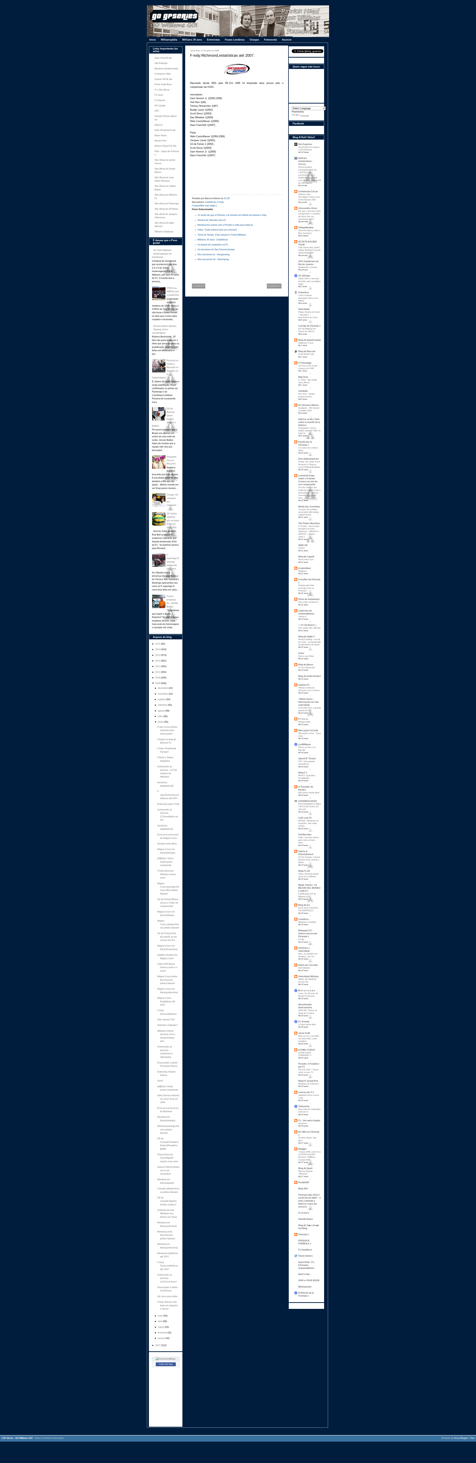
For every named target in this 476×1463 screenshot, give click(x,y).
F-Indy (220, 202)
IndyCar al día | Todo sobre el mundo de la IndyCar (309, 422)
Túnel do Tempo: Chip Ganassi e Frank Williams (221, 235)
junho (161, 722)
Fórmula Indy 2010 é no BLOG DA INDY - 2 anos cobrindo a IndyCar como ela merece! (309, 1201)
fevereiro (162, 1333)
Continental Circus (308, 191)
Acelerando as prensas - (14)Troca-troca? (167, 1278)
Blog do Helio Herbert (309, 676)
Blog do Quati (305, 1168)
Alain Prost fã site (163, 58)
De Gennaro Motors (308, 405)
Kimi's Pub (304, 1274)
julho (160, 716)
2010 (158, 672)
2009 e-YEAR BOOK (309, 1280)
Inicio (152, 39)
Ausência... (303, 1123)
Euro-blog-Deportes (308, 459)
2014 (158, 649)
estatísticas (210, 202)
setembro (163, 705)
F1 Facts (159, 95)
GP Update (160, 105)
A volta (301, 939)
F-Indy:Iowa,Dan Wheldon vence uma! (166, 874)
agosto (161, 711)
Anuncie (286, 39)
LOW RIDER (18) (306, 354)
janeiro (161, 1338)
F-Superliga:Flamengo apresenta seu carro (173, 562)
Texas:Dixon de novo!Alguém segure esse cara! (167, 1158)
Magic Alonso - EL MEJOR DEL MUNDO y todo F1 (309, 888)
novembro (163, 694)
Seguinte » (274, 286)
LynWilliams (304, 744)
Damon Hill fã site (163, 79)
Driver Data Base (163, 84)
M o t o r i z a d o (306, 990)
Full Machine (304, 834)
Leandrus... (304, 919)
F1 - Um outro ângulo (309, 1120)
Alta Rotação (161, 63)
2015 (158, 644)
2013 (158, 655)
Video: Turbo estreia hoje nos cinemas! (217, 230)
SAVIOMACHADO (307, 801)
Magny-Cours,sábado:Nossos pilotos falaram (168, 924)
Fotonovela (270, 39)
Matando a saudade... (308, 922)
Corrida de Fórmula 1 (309, 326)
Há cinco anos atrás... (168, 1296)
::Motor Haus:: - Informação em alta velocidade (308, 702)
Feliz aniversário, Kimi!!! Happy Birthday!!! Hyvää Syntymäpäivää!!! (309, 250)
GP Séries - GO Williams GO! (18, 1438)
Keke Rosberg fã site (165, 130)
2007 (158, 1345)
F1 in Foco (303, 1213)
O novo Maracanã (306, 667)
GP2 (157, 111)
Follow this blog (166, 1364)
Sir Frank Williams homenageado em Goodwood (162, 253)
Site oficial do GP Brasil (166, 209)
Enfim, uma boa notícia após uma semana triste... (308, 840)
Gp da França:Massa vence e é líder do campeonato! (167, 902)
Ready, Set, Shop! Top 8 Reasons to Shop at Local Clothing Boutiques (309, 464)
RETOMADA (304, 968)
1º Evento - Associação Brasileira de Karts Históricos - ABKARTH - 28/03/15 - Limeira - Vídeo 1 (309, 531)
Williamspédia (169, 39)
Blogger (302, 1149)
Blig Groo (303, 377)
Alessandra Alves (307, 208)
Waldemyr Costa (305, 343)
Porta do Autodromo (309, 599)
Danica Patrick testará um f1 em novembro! (168, 1170)
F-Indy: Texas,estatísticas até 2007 (167, 1265)
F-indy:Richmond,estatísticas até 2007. (168, 794)
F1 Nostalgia (304, 363)
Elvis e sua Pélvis (306, 656)
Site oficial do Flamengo (167, 203)
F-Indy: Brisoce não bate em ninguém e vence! (167, 1305)
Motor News (161, 135)
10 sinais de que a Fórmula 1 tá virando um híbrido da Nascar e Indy (231, 215)
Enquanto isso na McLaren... (172, 460)
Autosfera (303, 292)
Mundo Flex (160, 141)
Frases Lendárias (235, 39)
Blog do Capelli (306, 557)
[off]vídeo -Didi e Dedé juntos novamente (165, 861)
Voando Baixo (305, 1219)
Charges (254, 39)
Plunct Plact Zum (305, 559)
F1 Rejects (160, 100)
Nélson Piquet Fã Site (165, 146)
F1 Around (303, 1022)
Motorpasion (304, 1287)
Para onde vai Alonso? (308, 602)
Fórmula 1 (303, 1234)
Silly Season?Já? (166, 1019)
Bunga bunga (304, 722)
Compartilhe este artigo (204, 205)
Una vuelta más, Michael (309, 628)
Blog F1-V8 (304, 871)
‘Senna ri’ (302, 616)
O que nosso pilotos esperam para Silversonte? (167, 730)
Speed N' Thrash (307, 758)
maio (160, 1316)
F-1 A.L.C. (303, 719)
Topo (472, 1438)
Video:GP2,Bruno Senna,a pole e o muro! (167, 967)
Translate (304, 116)
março (161, 1327)
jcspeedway (304, 568)
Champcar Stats (163, 74)
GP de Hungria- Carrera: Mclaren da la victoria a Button (309, 859)
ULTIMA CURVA (306, 1050)
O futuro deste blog (307, 1024)
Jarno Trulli (304, 1033)
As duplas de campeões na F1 (212, 245)
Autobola (303, 391)
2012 (158, 661)
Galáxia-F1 (304, 685)
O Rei (301, 653)
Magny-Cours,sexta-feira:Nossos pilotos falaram (167, 979)
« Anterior (198, 286)
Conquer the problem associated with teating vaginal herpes (308, 512)
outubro (162, 699)
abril (160, 1321)
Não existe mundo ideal (308, 792)
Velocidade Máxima (308, 976)
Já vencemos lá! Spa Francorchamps (216, 249)
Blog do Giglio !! (306, 636)
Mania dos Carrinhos (309, 507)
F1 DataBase (305, 1250)
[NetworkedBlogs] (166, 1359)
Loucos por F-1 (306, 1092)
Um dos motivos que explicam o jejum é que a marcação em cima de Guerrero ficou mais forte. (309, 492)
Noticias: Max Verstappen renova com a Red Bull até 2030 (309, 197)
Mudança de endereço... (309, 1084)
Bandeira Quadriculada (166, 68)
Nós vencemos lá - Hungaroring (213, 254)
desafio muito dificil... (167, 844)
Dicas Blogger (461, 1438)
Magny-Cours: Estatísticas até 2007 (166, 1001)
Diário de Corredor (308, 965)
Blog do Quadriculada (309, 340)
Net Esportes (305, 144)
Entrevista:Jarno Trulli (168, 804)
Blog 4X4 (303, 1188)
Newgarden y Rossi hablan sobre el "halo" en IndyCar (309, 430)
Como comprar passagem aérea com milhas (308, 298)
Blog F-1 (302, 773)
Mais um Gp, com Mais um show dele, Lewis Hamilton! (308, 1038)
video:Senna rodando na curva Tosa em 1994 (168, 1098)
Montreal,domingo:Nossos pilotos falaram (168, 1129)
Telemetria (303, 1106)
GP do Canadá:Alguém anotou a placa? (167, 1201)
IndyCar (159, 125)
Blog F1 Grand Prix (308, 1081)
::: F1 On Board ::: (307, 625)
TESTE (301, 548)
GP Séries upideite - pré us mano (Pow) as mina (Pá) (173, 521)
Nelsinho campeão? (167, 1025)
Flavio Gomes (305, 1256)
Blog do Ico (304, 905)
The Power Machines (309, 523)
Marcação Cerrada (308, 730)
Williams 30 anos (192, 39)
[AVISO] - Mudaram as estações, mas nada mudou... (308, 823)
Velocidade (304, 309)
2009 (158, 678)
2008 (158, 683)
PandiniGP (303, 1182)
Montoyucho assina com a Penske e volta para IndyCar (225, 225)
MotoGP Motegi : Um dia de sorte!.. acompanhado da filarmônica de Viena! (309, 642)
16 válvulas (304, 276)
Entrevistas (213, 39)
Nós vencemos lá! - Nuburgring (213, 259)
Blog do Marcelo (306, 351)
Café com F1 (305, 818)
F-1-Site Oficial (162, 90)
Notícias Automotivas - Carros (305, 161)
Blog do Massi (305, 665)
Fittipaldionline (305, 227)
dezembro (163, 688)
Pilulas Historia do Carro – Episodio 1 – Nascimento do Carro (309, 314)
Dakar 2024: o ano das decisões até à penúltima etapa (309, 281)
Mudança (302, 571)
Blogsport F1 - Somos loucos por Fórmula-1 (307, 933)
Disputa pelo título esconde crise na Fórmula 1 (306, 588)
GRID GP (303, 545)
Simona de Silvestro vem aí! (211, 220)
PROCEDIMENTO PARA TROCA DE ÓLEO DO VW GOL (309, 806)
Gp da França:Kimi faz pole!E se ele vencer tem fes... (167, 936)
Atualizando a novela (307, 267)
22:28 (227, 198)
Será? (160, 1081)
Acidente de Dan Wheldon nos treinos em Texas (167, 1213)
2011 (158, 666)
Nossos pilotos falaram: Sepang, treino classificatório (164, 329)
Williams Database (164, 232)
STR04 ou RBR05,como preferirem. (173, 291)
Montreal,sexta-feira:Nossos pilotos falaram (166, 1235)
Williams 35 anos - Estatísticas (212, 240)
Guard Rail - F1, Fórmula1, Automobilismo (306, 1265)
